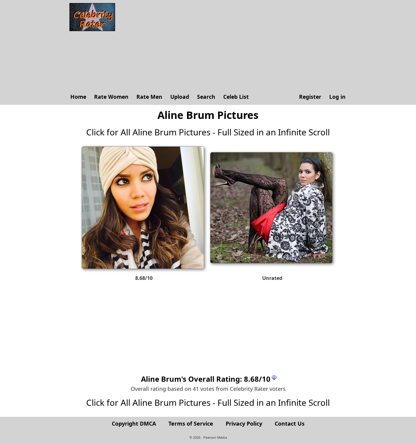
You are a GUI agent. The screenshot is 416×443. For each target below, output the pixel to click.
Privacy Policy (244, 423)
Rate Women (111, 96)
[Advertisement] (234, 45)
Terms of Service (190, 423)
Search (206, 96)
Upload (179, 96)
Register (310, 96)
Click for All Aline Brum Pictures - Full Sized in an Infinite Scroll (208, 132)
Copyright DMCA (134, 423)
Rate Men (149, 96)
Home (78, 96)
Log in (337, 96)
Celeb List (236, 96)
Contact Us (290, 423)
